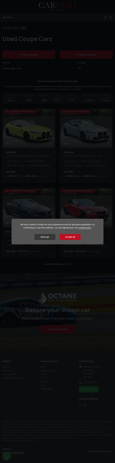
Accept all (70, 237)
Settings (44, 237)
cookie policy (84, 227)
